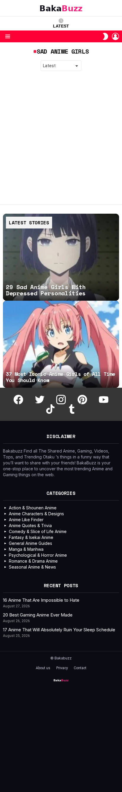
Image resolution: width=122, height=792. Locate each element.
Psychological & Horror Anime (38, 555)
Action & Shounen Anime (33, 507)
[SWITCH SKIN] (105, 36)
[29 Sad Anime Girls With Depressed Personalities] (61, 257)
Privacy (62, 668)
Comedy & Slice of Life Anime (38, 531)
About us (43, 668)
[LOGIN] (115, 36)
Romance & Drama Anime (33, 561)
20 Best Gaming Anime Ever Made (38, 615)
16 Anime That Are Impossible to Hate (41, 600)
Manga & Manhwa (26, 549)
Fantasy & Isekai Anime (31, 537)
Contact (80, 668)
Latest (61, 26)
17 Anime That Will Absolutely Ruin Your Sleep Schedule (59, 629)
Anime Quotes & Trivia (30, 525)
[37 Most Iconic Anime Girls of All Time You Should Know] (61, 344)
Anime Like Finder (26, 519)
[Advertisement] (61, 138)
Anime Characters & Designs (36, 513)
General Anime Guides (30, 543)
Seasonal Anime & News (32, 566)
